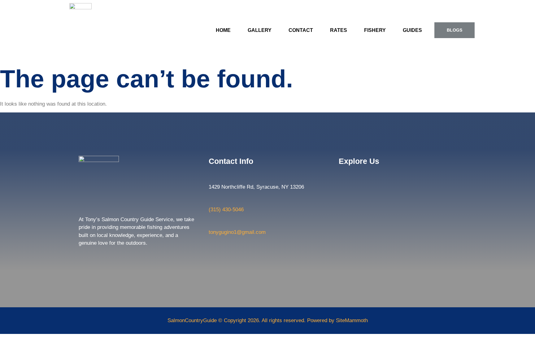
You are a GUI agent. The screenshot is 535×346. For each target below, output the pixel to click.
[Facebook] (84, 257)
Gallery (260, 30)
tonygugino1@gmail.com (237, 232)
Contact (301, 30)
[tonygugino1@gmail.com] (212, 223)
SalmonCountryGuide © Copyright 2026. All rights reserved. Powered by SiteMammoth (267, 320)
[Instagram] (96, 257)
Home (223, 30)
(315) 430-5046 (226, 209)
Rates (338, 30)
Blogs (454, 30)
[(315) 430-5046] (212, 200)
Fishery (375, 30)
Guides (412, 30)
